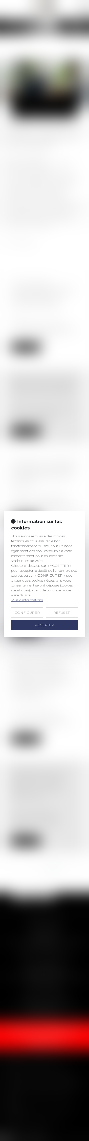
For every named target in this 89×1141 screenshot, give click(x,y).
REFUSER (61, 612)
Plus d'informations (27, 600)
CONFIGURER (27, 612)
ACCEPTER (44, 625)
